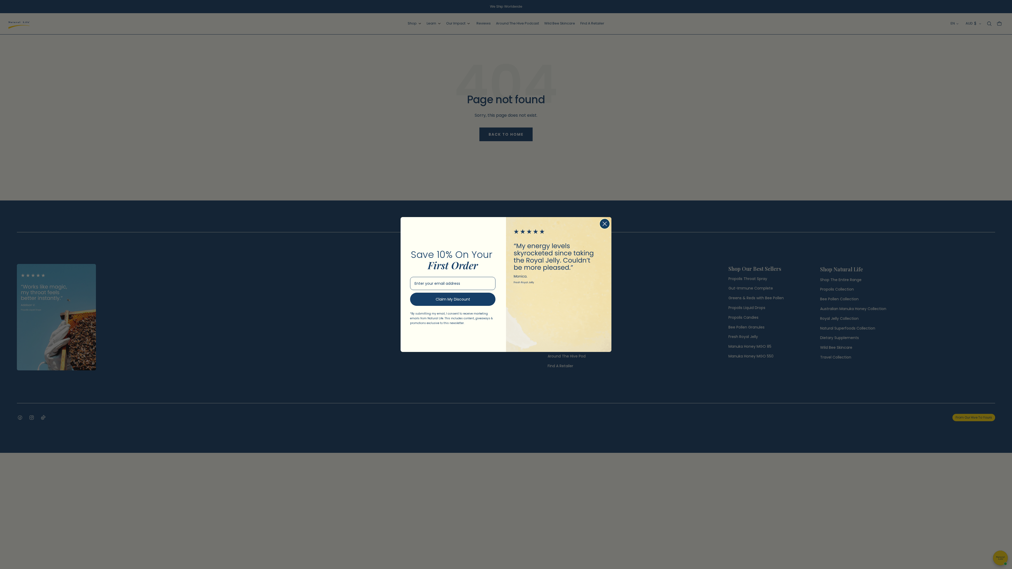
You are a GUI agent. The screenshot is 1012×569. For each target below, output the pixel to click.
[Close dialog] (604, 223)
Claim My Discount (453, 299)
